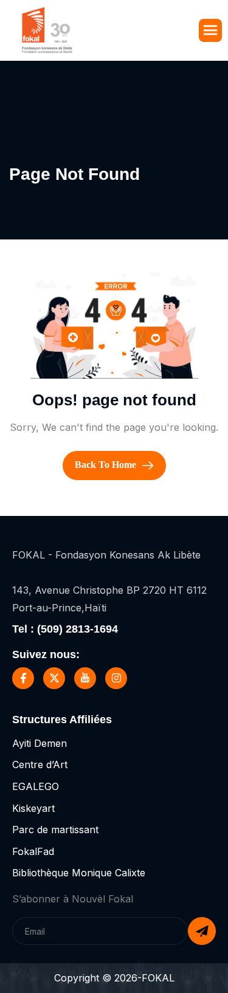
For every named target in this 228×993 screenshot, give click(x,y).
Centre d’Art (39, 764)
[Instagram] (116, 678)
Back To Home (107, 464)
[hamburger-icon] (210, 30)
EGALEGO (35, 786)
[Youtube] (85, 678)
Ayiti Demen (39, 743)
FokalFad (33, 851)
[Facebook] (23, 678)
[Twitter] (54, 678)
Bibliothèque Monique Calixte (78, 873)
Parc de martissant (55, 829)
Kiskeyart (33, 808)
